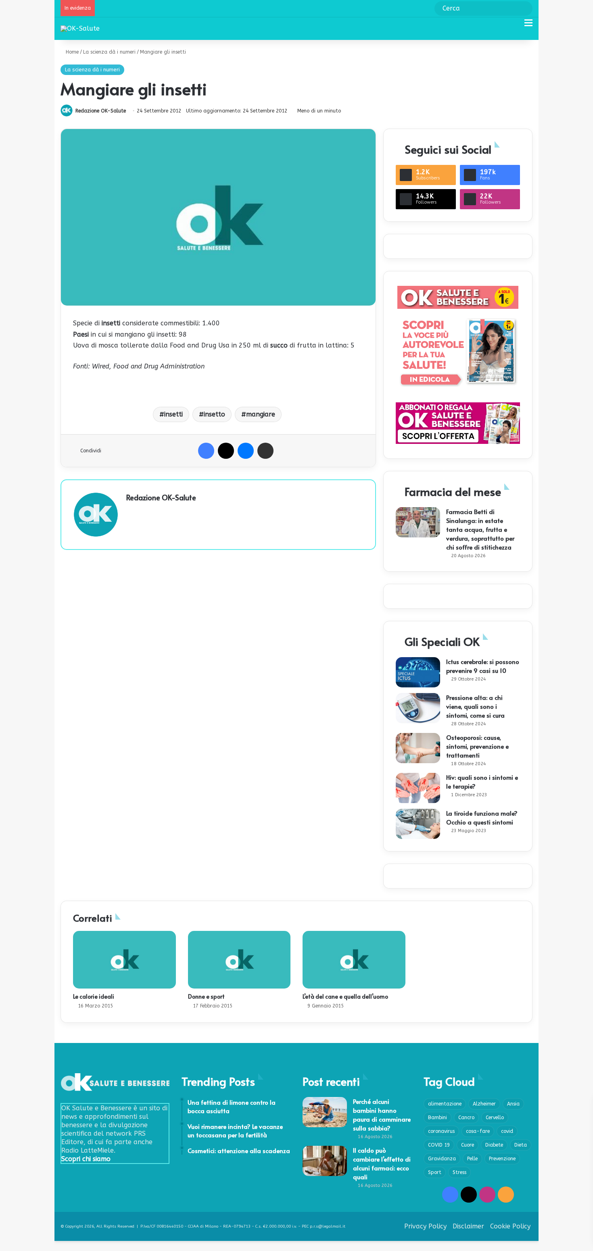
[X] (226, 451)
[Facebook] (206, 451)
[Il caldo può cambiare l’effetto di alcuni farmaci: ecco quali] (325, 1161)
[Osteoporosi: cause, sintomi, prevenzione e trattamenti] (418, 748)
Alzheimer (484, 1104)
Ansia (513, 1104)
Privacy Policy (425, 1226)
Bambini (437, 1117)
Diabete (494, 1145)
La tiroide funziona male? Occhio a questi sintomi (482, 817)
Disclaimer (468, 1226)
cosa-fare (478, 1131)
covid (507, 1131)
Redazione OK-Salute (100, 111)
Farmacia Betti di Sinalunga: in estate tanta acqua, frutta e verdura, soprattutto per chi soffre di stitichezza (480, 529)
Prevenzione (502, 1158)
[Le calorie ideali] (124, 960)
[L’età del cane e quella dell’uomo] (354, 960)
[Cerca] (514, 26)
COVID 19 (439, 1145)
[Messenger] (246, 451)
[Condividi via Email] (265, 451)
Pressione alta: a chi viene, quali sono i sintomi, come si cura (475, 706)
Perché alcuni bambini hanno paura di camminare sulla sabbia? (382, 1114)
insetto (214, 414)
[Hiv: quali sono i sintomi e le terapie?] (418, 788)
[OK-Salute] (80, 28)
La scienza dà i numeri (109, 52)
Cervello (495, 1117)
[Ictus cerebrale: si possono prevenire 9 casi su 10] (418, 672)
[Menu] (528, 26)
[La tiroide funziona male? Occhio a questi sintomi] (418, 824)
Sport (434, 1172)
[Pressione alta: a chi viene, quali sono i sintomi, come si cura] (418, 708)
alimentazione (444, 1104)
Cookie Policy (510, 1226)
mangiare (260, 414)
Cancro (466, 1117)
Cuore (467, 1145)
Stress (459, 1172)
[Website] (131, 511)
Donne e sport (206, 996)
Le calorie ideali (93, 996)
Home (71, 52)
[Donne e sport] (239, 960)
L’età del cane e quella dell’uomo (345, 996)
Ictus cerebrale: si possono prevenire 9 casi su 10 (482, 665)
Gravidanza (442, 1158)
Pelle (472, 1158)
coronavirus (441, 1131)
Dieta (520, 1145)
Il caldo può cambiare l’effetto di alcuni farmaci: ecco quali (382, 1163)
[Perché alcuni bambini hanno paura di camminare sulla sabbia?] (325, 1112)
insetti (173, 414)
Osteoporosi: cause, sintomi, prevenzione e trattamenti (477, 746)
